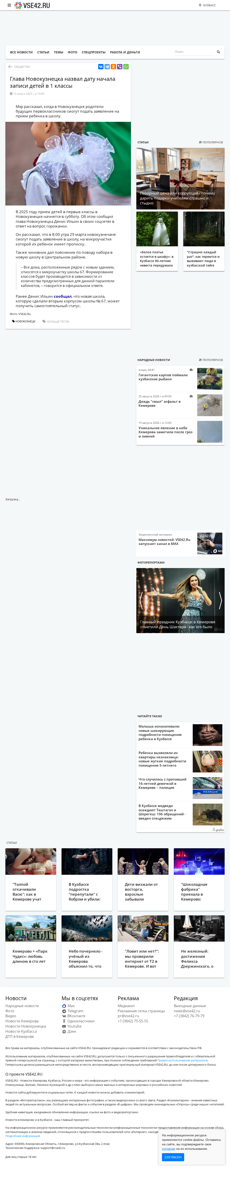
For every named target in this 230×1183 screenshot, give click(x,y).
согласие (168, 1148)
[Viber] (119, 67)
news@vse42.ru (187, 1010)
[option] (180, 600)
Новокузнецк (25, 321)
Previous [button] (140, 600)
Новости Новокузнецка (25, 1026)
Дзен (71, 1031)
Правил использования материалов (182, 1060)
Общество (22, 67)
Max (71, 1005)
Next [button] (220, 600)
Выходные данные (190, 1005)
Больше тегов (57, 321)
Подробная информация (22, 1136)
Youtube (74, 1026)
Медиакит (126, 1005)
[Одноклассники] (113, 67)
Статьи (143, 142)
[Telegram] (107, 67)
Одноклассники (80, 1021)
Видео (10, 1015)
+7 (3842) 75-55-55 (133, 1021)
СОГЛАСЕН (173, 1157)
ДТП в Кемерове (19, 1036)
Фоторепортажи (151, 562)
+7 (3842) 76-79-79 (189, 1015)
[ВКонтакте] (101, 67)
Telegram (75, 1010)
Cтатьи (12, 843)
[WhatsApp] (126, 67)
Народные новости (153, 360)
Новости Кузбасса (21, 1031)
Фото (9, 1010)
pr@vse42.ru (128, 1015)
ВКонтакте (75, 1015)
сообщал (63, 296)
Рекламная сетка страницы (141, 1010)
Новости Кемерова (22, 1021)
